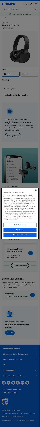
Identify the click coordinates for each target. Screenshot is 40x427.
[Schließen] (35, 190)
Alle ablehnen (19, 230)
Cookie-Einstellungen (19, 225)
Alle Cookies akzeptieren (19, 235)
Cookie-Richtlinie (12, 220)
